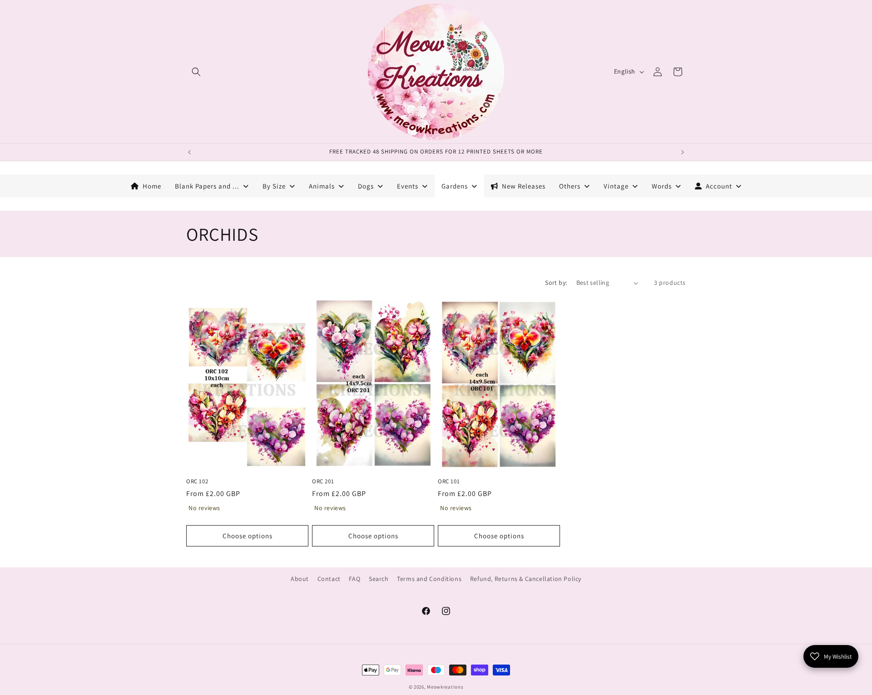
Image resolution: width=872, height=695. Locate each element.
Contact (329, 579)
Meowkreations (445, 687)
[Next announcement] (683, 152)
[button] (196, 72)
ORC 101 (449, 481)
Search (379, 579)
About (300, 579)
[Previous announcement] (189, 152)
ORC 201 (323, 481)
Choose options (247, 535)
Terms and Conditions (429, 579)
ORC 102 (197, 481)
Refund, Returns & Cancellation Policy (525, 579)
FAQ (354, 579)
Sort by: (556, 282)
